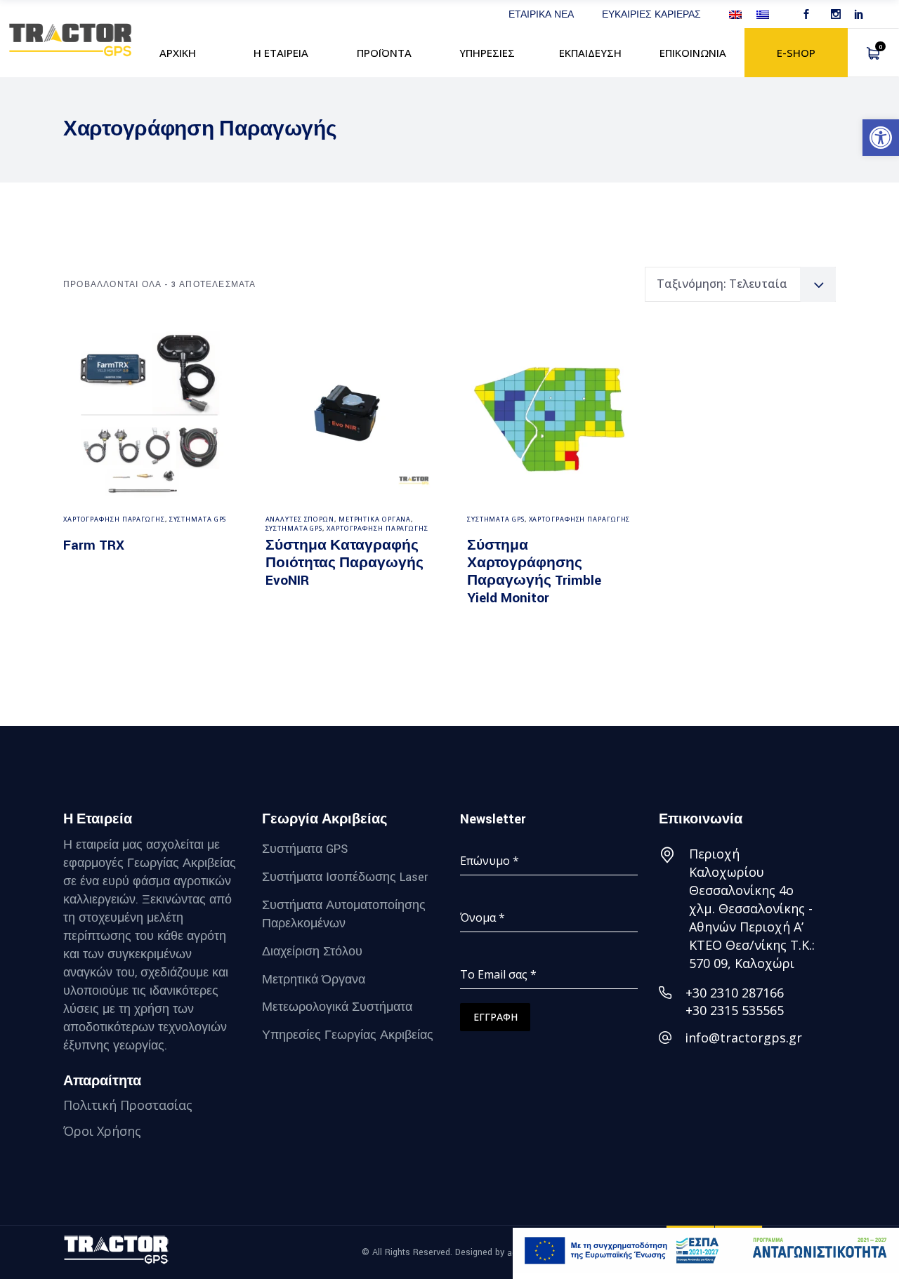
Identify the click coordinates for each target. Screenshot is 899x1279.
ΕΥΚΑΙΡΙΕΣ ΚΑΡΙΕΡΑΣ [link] (651, 14)
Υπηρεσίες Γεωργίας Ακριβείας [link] (347, 1035)
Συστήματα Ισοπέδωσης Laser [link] (345, 877)
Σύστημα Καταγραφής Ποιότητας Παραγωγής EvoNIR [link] (344, 563)
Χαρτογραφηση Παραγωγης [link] (114, 519)
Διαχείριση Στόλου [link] (312, 951)
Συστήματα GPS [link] (305, 849)
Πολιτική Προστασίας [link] (127, 1105)
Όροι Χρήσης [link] (102, 1131)
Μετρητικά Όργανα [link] (313, 979)
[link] (880, 137)
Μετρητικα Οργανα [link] (375, 519)
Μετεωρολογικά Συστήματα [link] (337, 1007)
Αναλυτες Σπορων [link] (300, 519)
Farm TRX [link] (93, 545)
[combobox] (740, 284)
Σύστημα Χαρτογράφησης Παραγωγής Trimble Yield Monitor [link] (534, 572)
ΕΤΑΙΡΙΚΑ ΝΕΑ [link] (541, 14)
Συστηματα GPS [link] (198, 519)
